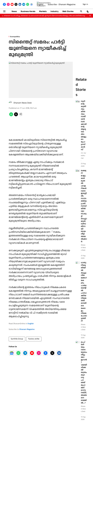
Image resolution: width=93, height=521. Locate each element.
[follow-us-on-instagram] (39, 353)
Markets (43, 11)
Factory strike (33, 338)
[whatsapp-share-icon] (11, 115)
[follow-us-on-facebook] (45, 353)
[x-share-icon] (16, 115)
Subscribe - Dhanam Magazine (61, 4)
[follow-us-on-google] (12, 353)
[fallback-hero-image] (78, 101)
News (14, 11)
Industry (54, 11)
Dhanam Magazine (27, 329)
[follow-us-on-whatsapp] (18, 353)
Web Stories (68, 11)
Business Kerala (28, 11)
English (40, 4)
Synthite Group (17, 338)
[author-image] (11, 103)
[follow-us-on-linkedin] (59, 353)
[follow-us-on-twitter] (52, 353)
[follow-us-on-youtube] (32, 353)
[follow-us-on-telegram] (25, 353)
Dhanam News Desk (23, 102)
